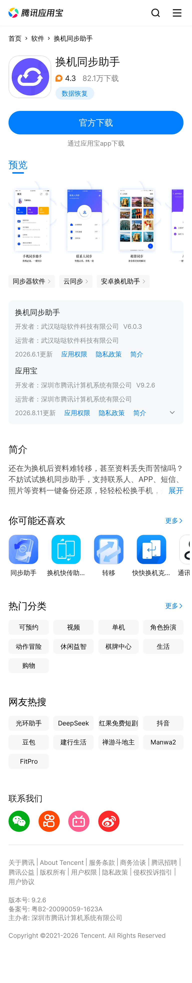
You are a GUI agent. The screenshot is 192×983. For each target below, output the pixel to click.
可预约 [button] (28, 627)
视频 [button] (73, 627)
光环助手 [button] (29, 723)
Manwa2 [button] (163, 742)
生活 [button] (163, 646)
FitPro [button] (29, 761)
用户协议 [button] (21, 882)
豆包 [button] (28, 742)
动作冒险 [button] (29, 646)
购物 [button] (28, 665)
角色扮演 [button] (163, 627)
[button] (35, 13)
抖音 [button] (163, 723)
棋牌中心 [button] (119, 646)
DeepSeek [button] (73, 723)
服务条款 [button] (102, 862)
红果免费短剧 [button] (118, 723)
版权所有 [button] (53, 872)
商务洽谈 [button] (133, 862)
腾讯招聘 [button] (164, 862)
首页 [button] (15, 38)
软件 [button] (37, 38)
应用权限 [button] (74, 354)
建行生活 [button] (73, 742)
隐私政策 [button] (109, 354)
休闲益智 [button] (73, 646)
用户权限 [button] (84, 872)
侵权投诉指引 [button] (152, 872)
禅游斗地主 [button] (118, 742)
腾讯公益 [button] (21, 872)
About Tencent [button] (62, 862)
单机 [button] (118, 627)
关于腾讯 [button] (21, 862)
